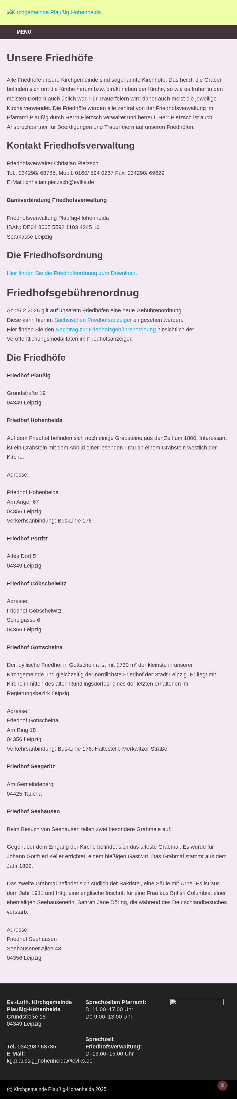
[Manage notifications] (222, 1085)
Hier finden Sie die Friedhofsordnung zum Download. (72, 273)
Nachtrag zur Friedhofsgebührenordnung (106, 329)
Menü (24, 32)
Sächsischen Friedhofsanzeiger (93, 320)
